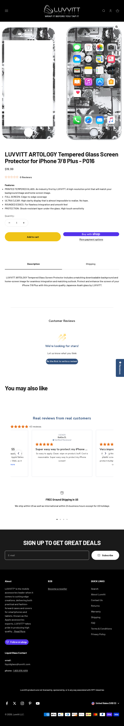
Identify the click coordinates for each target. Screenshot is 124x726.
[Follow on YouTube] (38, 703)
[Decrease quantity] (9, 222)
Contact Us (97, 600)
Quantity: (10, 215)
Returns (95, 605)
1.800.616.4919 (20, 670)
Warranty (96, 611)
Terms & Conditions (101, 628)
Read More (19, 631)
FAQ (93, 622)
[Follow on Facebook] (7, 703)
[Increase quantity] (23, 222)
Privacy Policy (98, 634)
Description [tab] (33, 263)
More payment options (91, 239)
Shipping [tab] (90, 263)
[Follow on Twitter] (15, 703)
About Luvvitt (98, 594)
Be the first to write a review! (62, 361)
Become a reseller (57, 588)
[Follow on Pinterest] (30, 703)
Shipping (95, 617)
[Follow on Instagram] (22, 703)
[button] (18, 453)
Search (94, 588)
